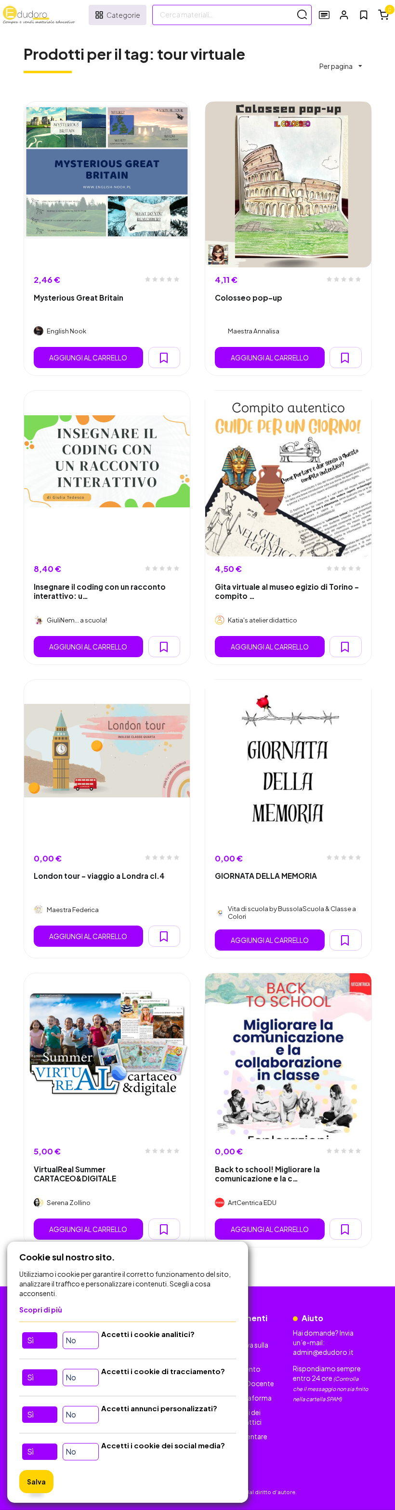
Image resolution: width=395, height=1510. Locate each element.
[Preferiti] (363, 15)
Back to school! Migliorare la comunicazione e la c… (267, 1174)
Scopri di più (40, 1309)
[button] (344, 15)
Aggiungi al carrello (88, 357)
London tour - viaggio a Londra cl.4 (99, 875)
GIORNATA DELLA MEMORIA (266, 875)
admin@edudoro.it (323, 1352)
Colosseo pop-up (248, 297)
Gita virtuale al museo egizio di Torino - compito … (287, 591)
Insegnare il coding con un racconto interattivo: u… (100, 591)
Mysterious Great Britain (78, 297)
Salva (36, 1481)
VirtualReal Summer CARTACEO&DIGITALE (75, 1174)
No (71, 1340)
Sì (30, 1340)
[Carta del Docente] (324, 15)
